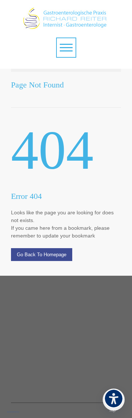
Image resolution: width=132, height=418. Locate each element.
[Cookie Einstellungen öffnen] (13, 409)
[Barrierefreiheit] (114, 400)
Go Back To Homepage (41, 254)
